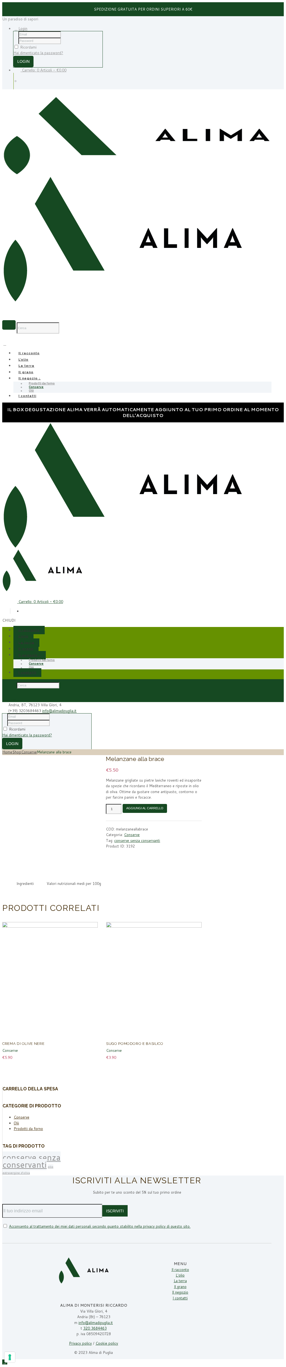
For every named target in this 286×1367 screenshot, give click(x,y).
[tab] (25, 883)
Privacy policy (80, 1343)
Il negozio (180, 1292)
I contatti (27, 396)
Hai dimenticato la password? (38, 52)
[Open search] (9, 325)
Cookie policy (107, 1343)
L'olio (180, 1275)
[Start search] (9, 685)
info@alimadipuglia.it (59, 710)
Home (7, 752)
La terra (26, 366)
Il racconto (29, 353)
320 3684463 (95, 1328)
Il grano (26, 372)
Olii (31, 390)
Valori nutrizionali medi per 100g (74, 883)
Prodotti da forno (28, 1128)
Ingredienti (25, 883)
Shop (16, 752)
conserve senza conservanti (137, 840)
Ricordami (28, 47)
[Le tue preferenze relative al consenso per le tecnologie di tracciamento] (9, 1357)
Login (22, 28)
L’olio (23, 359)
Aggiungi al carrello (144, 808)
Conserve (29, 752)
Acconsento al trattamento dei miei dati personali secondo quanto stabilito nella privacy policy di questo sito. (99, 1226)
